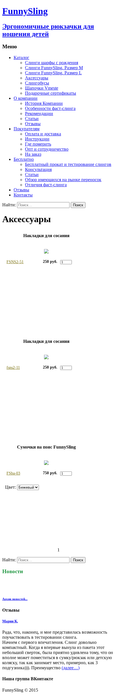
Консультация (38, 169)
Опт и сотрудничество (46, 149)
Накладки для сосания (46, 235)
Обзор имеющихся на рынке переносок (63, 179)
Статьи (32, 118)
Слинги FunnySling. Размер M (54, 67)
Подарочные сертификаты (50, 93)
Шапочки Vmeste (41, 88)
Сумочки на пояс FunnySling (46, 447)
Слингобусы (37, 83)
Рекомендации (39, 113)
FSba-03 (13, 473)
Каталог (21, 57)
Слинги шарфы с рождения (51, 62)
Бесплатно (24, 159)
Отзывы (33, 123)
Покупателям (26, 128)
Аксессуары (36, 77)
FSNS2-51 (15, 262)
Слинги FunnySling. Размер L (53, 72)
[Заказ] (80, 261)
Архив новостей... (15, 599)
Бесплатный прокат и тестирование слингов (68, 164)
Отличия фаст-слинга (46, 184)
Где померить (38, 144)
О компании (25, 98)
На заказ (33, 154)
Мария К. (10, 621)
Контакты (23, 194)
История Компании (44, 103)
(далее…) (71, 667)
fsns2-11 (13, 367)
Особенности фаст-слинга (50, 108)
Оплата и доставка (43, 133)
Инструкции (37, 139)
